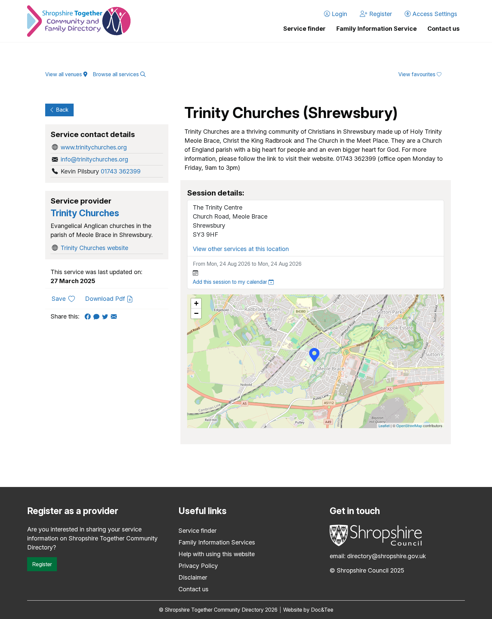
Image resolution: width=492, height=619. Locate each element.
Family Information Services (216, 542)
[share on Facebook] (89, 316)
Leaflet (384, 425)
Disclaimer (192, 577)
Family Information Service (376, 28)
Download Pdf (106, 298)
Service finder (304, 28)
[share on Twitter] (106, 316)
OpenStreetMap (409, 425)
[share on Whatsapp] (97, 316)
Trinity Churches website (94, 247)
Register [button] (379, 13)
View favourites (417, 74)
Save (66, 298)
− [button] (196, 313)
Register (42, 564)
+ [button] (196, 303)
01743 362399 (121, 171)
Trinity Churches (85, 213)
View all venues (64, 74)
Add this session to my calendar (230, 282)
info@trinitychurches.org (94, 159)
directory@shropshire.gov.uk (386, 556)
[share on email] (115, 316)
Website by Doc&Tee (308, 610)
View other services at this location (241, 248)
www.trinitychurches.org (94, 147)
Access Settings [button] (434, 13)
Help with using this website (216, 554)
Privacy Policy (198, 565)
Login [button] (338, 13)
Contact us (443, 28)
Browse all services (116, 74)
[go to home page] (79, 21)
